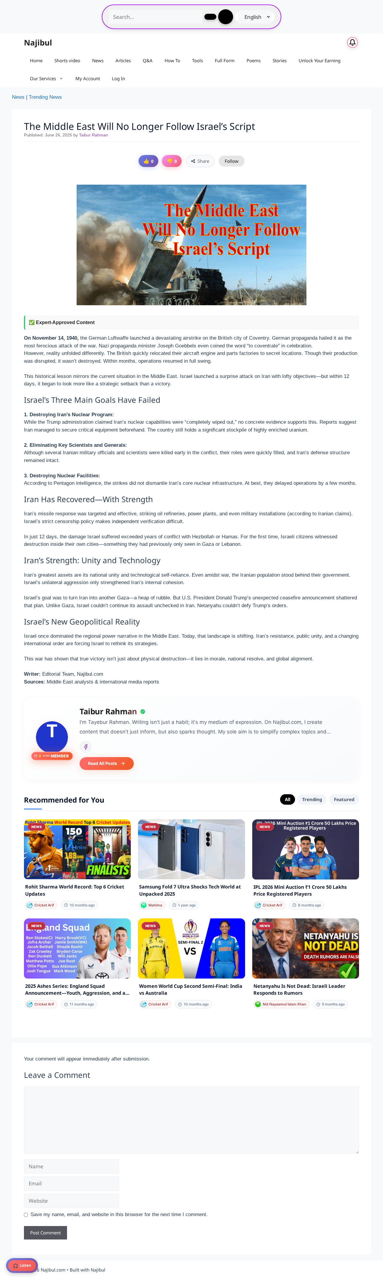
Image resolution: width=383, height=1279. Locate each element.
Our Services (43, 78)
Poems (254, 60)
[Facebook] (86, 747)
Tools (197, 60)
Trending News (45, 97)
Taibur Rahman (93, 135)
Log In (118, 78)
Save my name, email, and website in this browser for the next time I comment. (119, 1214)
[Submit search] (210, 17)
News (98, 60)
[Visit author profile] (52, 737)
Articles (123, 60)
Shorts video (67, 60)
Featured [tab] (344, 799)
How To (172, 60)
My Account (87, 78)
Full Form (225, 60)
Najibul (38, 42)
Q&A (148, 60)
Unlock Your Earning (320, 60)
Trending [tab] (312, 799)
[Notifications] (352, 42)
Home (36, 60)
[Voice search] (225, 16)
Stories (280, 60)
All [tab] (287, 799)
